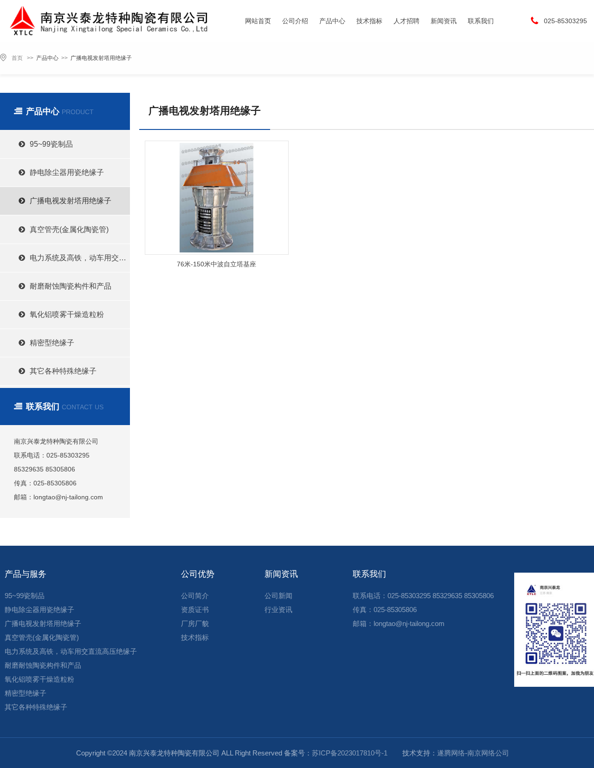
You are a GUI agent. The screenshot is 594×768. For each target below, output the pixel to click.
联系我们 (481, 21)
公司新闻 (278, 596)
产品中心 (332, 21)
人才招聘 (407, 21)
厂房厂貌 (195, 623)
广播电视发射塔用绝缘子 (101, 58)
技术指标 (369, 21)
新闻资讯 (444, 21)
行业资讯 (278, 609)
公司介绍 (295, 21)
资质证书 (195, 609)
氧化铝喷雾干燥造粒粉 (67, 314)
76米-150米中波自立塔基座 (216, 264)
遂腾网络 (451, 753)
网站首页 (258, 21)
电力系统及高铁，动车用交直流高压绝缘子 (80, 258)
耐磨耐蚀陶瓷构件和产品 (70, 286)
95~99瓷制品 (51, 144)
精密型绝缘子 (52, 343)
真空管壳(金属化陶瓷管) (69, 229)
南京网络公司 (488, 753)
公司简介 (195, 596)
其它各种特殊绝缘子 (63, 371)
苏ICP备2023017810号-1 (349, 753)
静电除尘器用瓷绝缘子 (67, 172)
